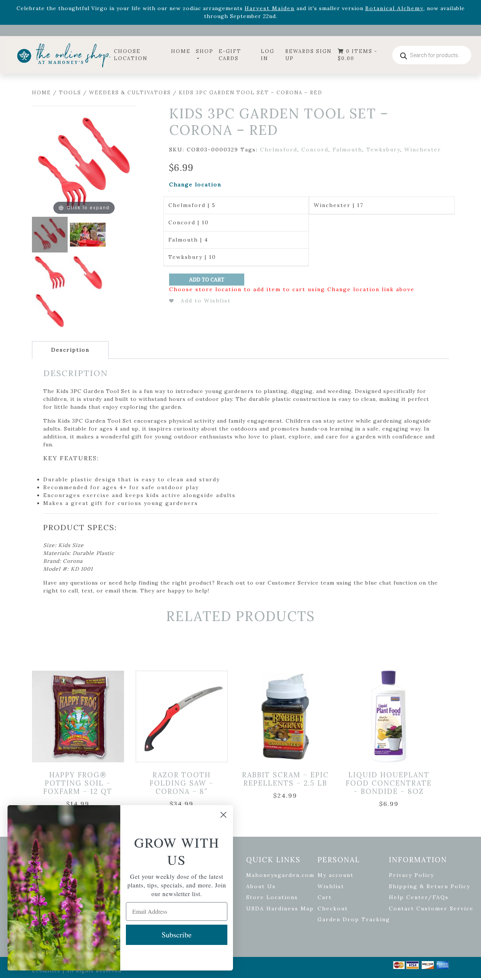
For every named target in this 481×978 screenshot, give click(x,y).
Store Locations (272, 897)
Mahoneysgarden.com (280, 875)
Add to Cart (206, 280)
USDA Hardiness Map (280, 908)
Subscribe (177, 935)
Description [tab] (70, 349)
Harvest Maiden (270, 8)
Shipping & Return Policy (429, 886)
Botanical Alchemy (394, 8)
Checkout (333, 908)
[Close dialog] (223, 814)
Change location (195, 184)
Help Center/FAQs (419, 897)
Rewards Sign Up (308, 55)
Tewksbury (383, 149)
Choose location (131, 55)
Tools (70, 92)
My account (336, 875)
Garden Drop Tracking (354, 919)
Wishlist (331, 886)
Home (181, 51)
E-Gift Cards (230, 55)
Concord (314, 149)
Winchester (422, 149)
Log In (267, 55)
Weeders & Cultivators (130, 92)
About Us (261, 886)
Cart (325, 897)
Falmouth (347, 149)
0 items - (357, 55)
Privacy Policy (411, 875)
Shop (204, 51)
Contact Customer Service (431, 908)
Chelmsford (278, 149)
